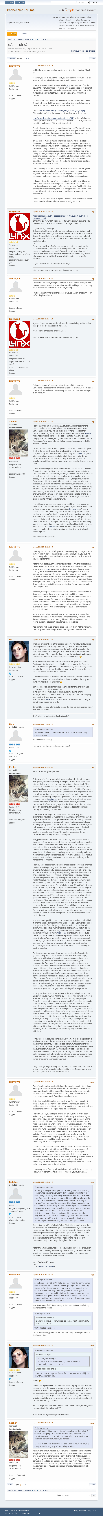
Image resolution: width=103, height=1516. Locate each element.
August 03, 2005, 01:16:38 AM (43, 66)
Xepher (13, 421)
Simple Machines (23, 1510)
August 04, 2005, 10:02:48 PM (43, 1275)
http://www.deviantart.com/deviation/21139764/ (53, 118)
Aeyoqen (45, 569)
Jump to (60, 1495)
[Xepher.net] (10, 470)
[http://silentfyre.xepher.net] (10, 92)
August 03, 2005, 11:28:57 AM (43, 381)
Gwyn (12, 724)
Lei (10, 639)
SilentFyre (14, 65)
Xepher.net (81, 453)
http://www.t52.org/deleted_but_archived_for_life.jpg (62, 110)
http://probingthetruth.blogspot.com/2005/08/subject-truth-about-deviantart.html (61, 217)
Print (93, 59)
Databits (13, 1182)
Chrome (51, 1266)
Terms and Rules (84, 1511)
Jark (68, 85)
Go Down (11, 59)
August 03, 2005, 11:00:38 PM (43, 724)
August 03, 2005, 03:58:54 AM (43, 319)
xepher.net (51, 526)
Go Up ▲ (95, 1511)
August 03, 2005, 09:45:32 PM (43, 640)
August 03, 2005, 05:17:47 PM (43, 421)
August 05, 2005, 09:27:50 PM (43, 1423)
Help (75, 1511)
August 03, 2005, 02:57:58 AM (43, 211)
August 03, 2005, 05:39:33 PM (43, 547)
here (48, 699)
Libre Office (42, 1266)
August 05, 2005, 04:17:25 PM (43, 1345)
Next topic (90, 51)
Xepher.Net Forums (20, 10)
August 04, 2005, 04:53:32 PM (43, 1182)
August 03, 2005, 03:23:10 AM (43, 278)
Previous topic (77, 51)
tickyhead (14, 211)
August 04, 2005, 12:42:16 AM (43, 1082)
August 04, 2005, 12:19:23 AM (43, 767)
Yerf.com (88, 433)
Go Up (10, 1484)
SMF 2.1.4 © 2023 (11, 1510)
